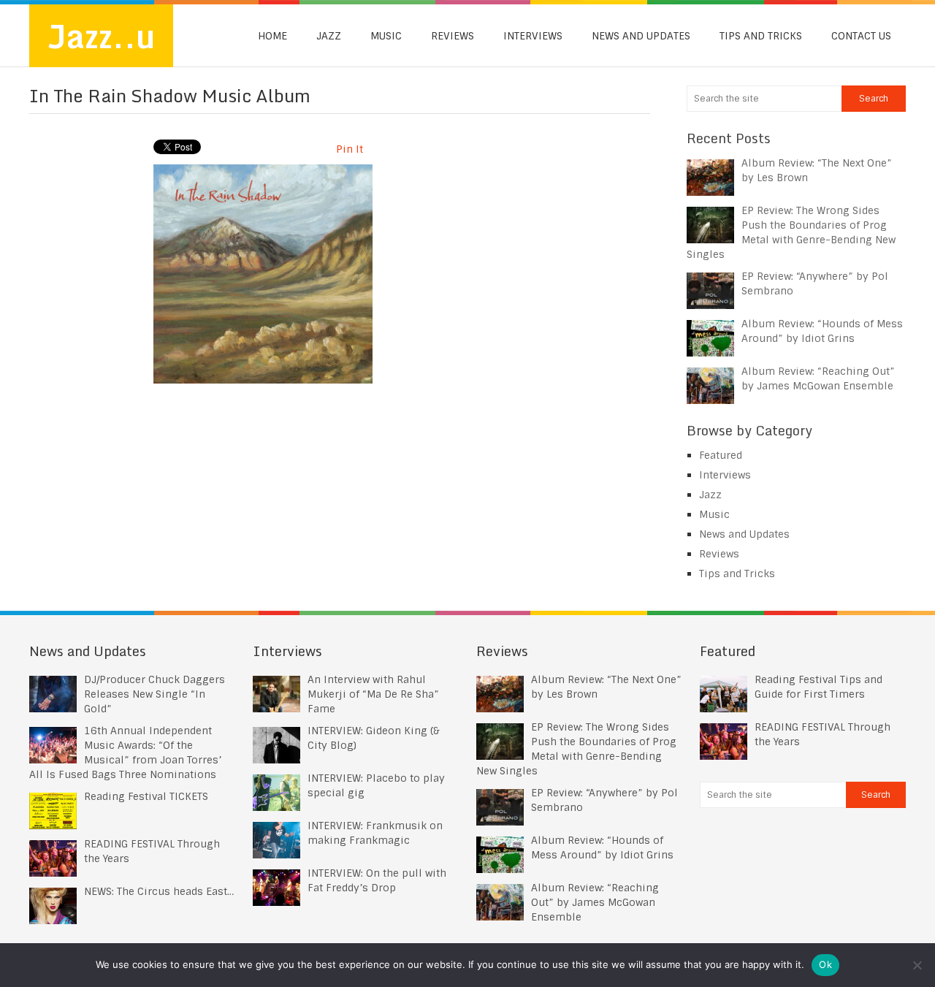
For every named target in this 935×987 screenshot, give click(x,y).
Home (272, 35)
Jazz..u (101, 35)
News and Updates (641, 35)
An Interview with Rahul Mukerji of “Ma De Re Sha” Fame (373, 694)
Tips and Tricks (761, 35)
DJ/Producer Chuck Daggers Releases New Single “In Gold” (154, 694)
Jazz (328, 35)
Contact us (861, 35)
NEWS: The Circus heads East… (159, 891)
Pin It (349, 149)
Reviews (452, 35)
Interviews (532, 35)
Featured (720, 455)
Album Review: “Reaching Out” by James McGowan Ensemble (595, 902)
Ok (825, 964)
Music (386, 35)
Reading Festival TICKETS (146, 796)
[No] (916, 965)
